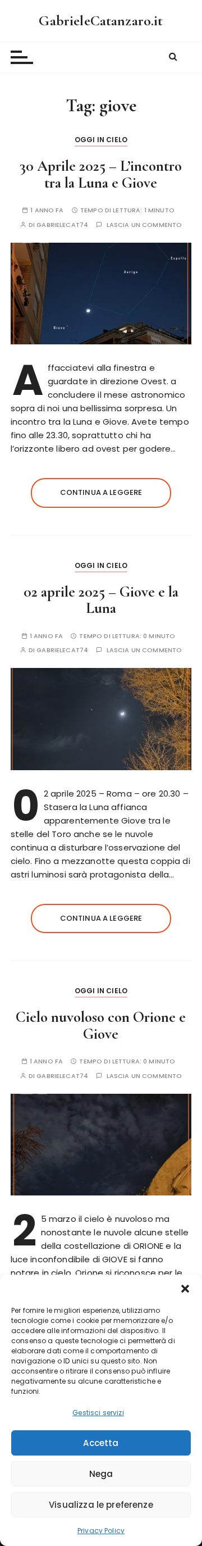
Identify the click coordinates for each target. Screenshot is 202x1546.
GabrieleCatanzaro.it (101, 20)
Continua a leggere (101, 492)
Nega (101, 1474)
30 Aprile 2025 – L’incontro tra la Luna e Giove (101, 174)
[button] (185, 1288)
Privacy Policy (101, 1530)
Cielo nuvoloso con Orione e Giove (101, 1025)
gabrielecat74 (62, 225)
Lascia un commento (144, 225)
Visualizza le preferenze (101, 1505)
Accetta (100, 1443)
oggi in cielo (101, 139)
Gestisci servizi (97, 1412)
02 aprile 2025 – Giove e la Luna (101, 600)
